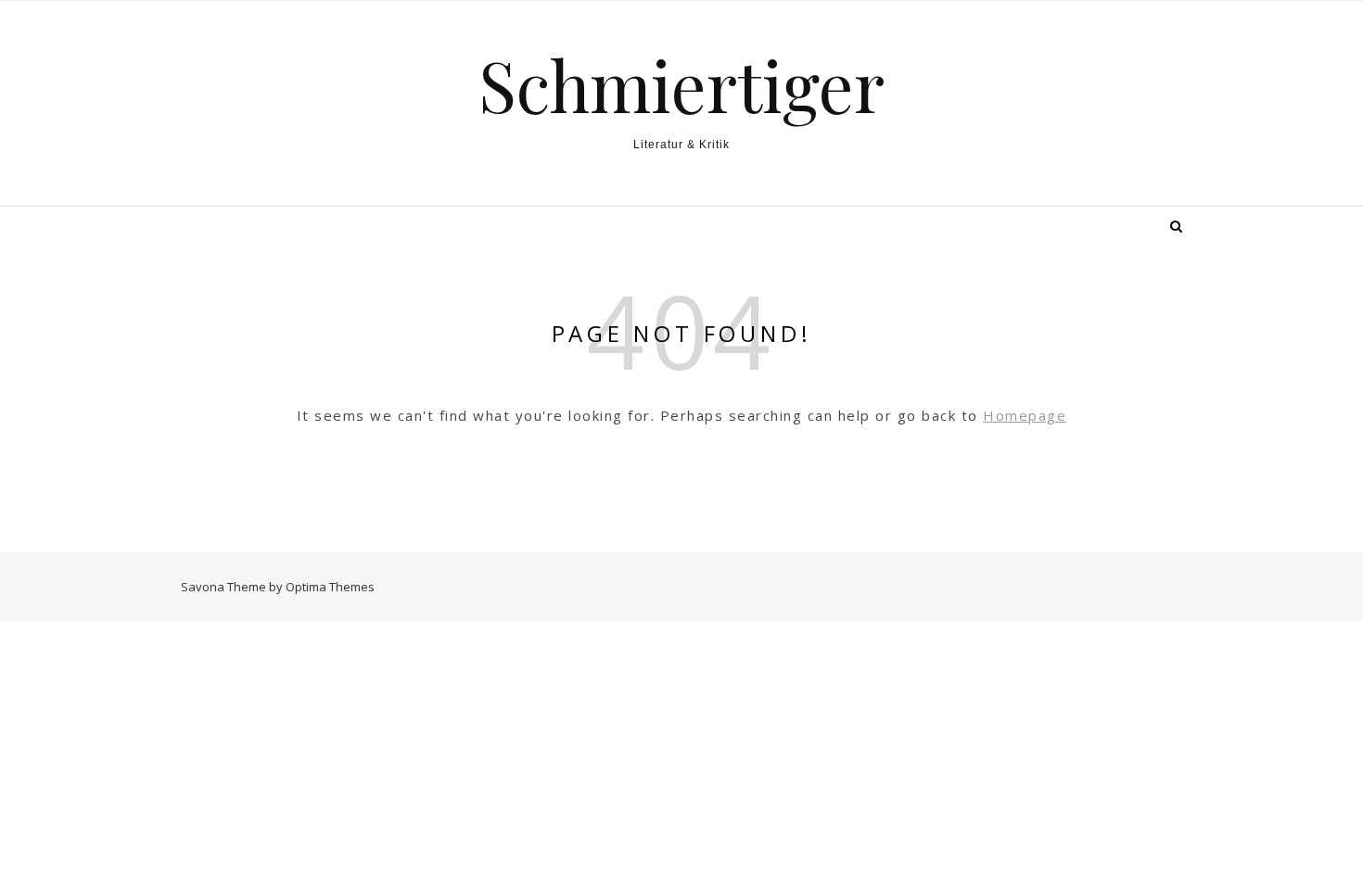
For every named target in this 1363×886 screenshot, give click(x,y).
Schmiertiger (681, 85)
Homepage (1024, 415)
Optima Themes (330, 586)
